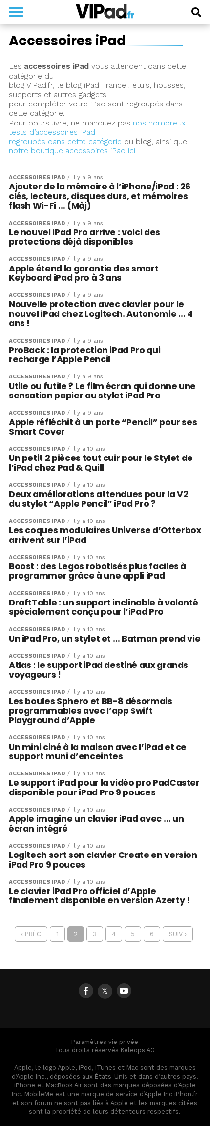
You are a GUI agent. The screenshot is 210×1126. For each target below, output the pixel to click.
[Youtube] (124, 990)
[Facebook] (86, 990)
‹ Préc (31, 934)
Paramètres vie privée (104, 1041)
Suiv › (178, 934)
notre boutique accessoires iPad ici (72, 150)
